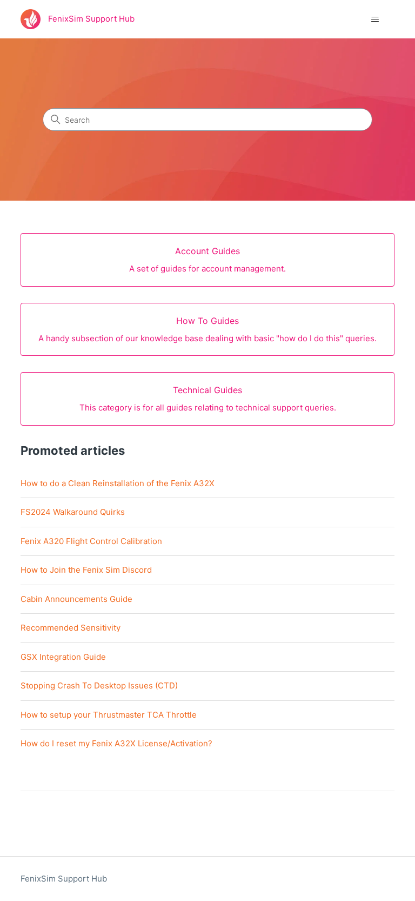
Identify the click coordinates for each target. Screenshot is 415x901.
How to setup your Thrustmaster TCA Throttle (109, 715)
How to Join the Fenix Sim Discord (86, 570)
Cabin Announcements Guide (76, 599)
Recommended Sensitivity (71, 627)
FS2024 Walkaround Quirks (73, 512)
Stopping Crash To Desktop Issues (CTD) (99, 685)
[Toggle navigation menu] (375, 19)
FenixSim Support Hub (64, 878)
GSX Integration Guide (63, 657)
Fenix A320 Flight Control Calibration (91, 541)
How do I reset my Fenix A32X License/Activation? (116, 743)
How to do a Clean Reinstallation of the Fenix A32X (118, 483)
